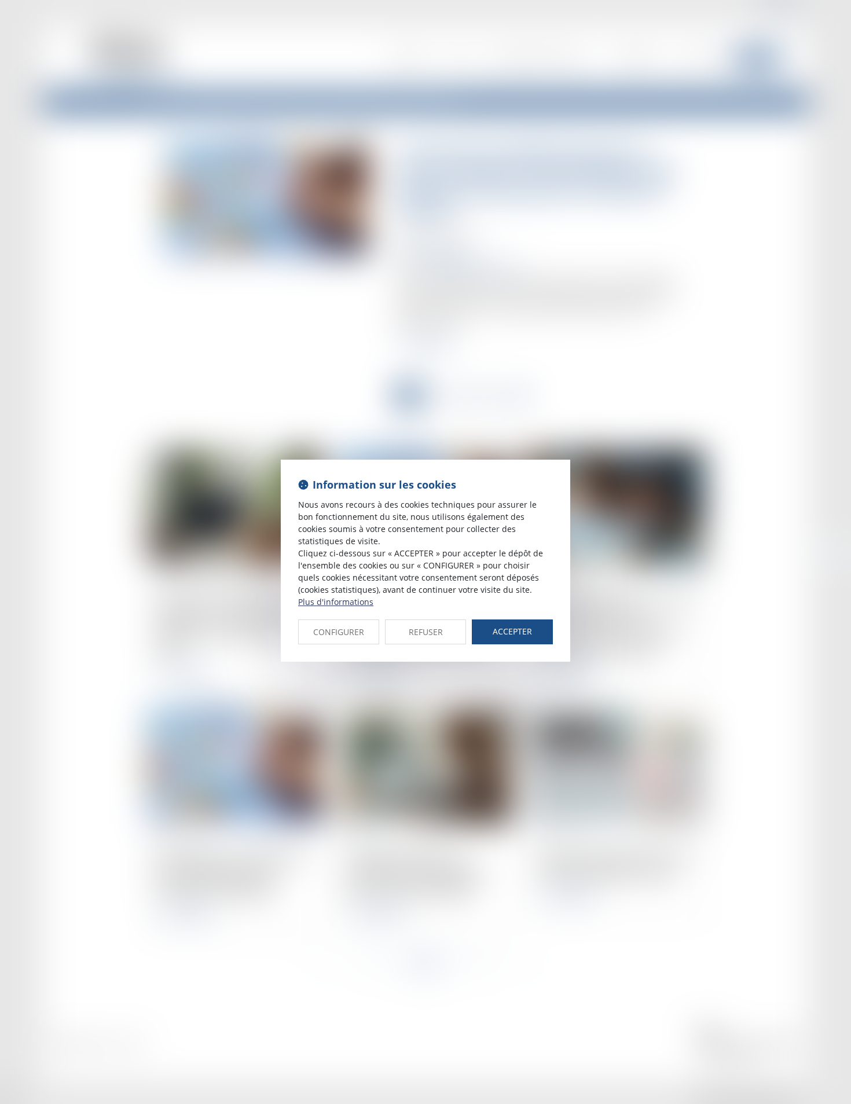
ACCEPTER (512, 631)
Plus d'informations (335, 601)
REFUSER (426, 631)
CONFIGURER (338, 631)
